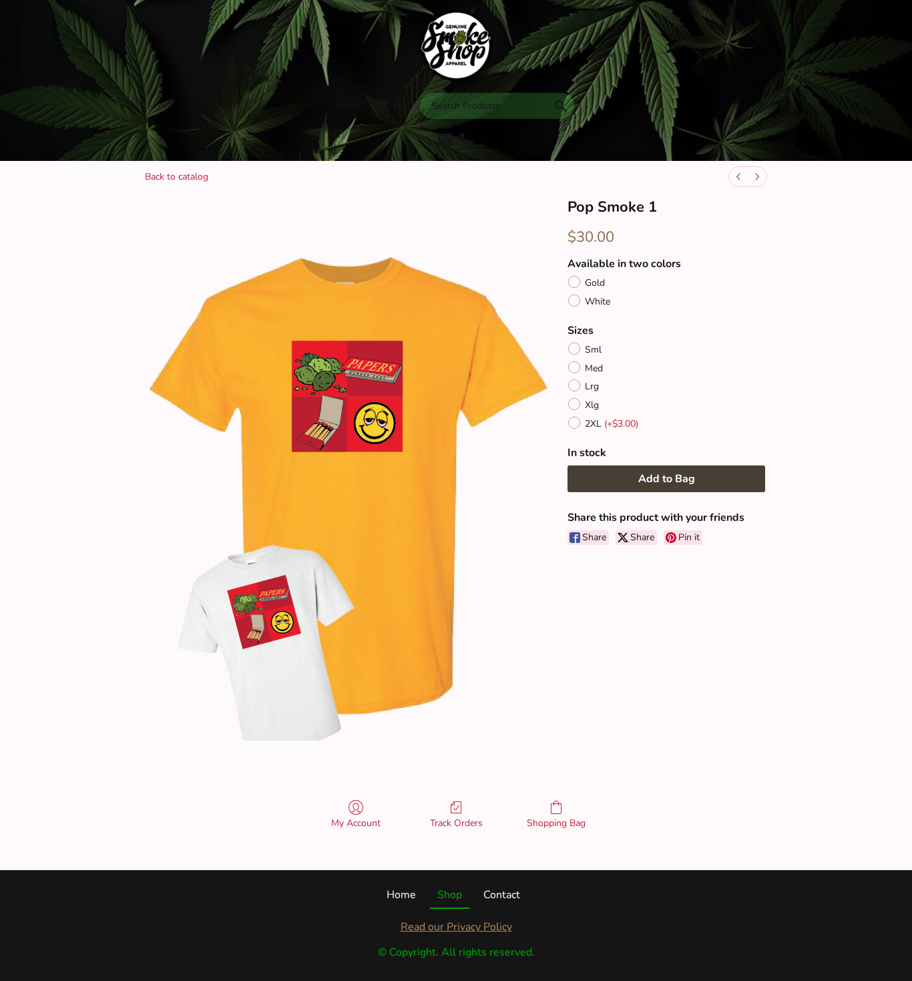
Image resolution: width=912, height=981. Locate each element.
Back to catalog (176, 176)
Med (594, 368)
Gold (595, 282)
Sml (593, 349)
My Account (356, 823)
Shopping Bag (556, 823)
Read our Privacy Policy (456, 927)
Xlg (592, 405)
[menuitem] (738, 176)
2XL (611, 423)
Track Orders (456, 823)
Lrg (592, 386)
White (597, 301)
